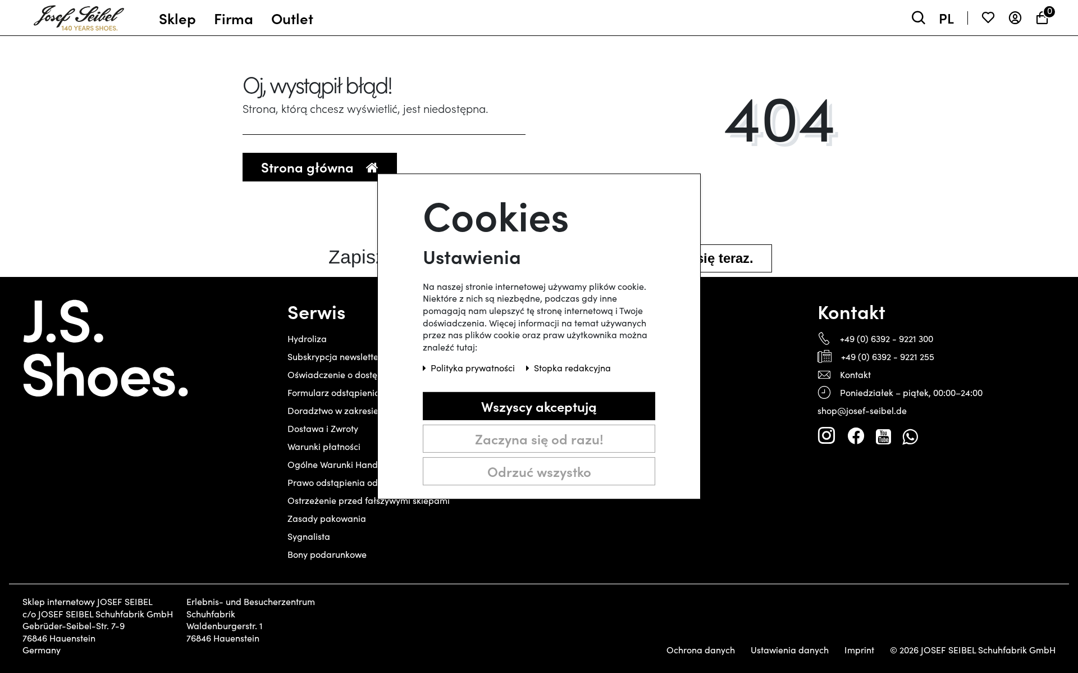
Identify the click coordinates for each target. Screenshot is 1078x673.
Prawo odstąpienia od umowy (348, 482)
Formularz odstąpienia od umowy (355, 392)
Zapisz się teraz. (701, 258)
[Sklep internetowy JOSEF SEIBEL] (78, 15)
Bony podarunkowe (327, 554)
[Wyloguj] (1015, 17)
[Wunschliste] (988, 17)
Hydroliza (307, 338)
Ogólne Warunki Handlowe (342, 464)
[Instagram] (826, 436)
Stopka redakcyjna (572, 368)
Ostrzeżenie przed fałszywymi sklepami (368, 500)
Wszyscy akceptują (539, 406)
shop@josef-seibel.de (862, 410)
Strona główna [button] (309, 166)
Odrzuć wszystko (539, 471)
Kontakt (855, 374)
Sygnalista (308, 536)
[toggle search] (918, 17)
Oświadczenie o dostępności (345, 374)
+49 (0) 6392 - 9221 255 (887, 356)
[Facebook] (856, 436)
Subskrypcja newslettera (337, 356)
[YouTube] (883, 436)
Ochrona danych (700, 649)
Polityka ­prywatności (474, 368)
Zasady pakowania (326, 518)
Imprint (859, 649)
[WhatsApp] (909, 436)
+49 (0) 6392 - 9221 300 (886, 338)
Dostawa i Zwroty (322, 428)
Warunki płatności (323, 446)
